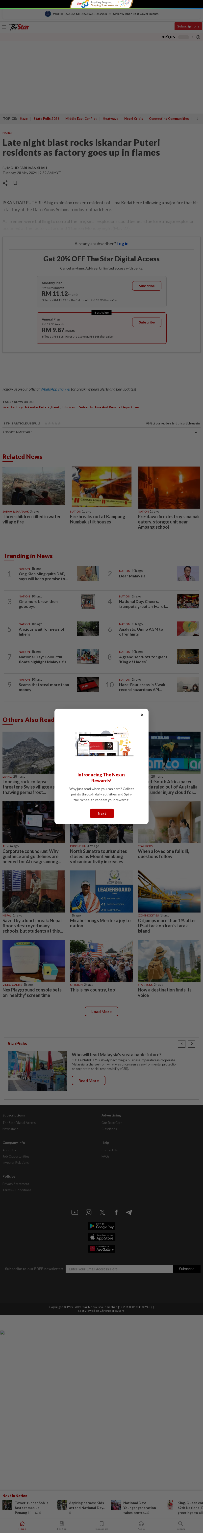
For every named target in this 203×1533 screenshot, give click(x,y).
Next (102, 813)
